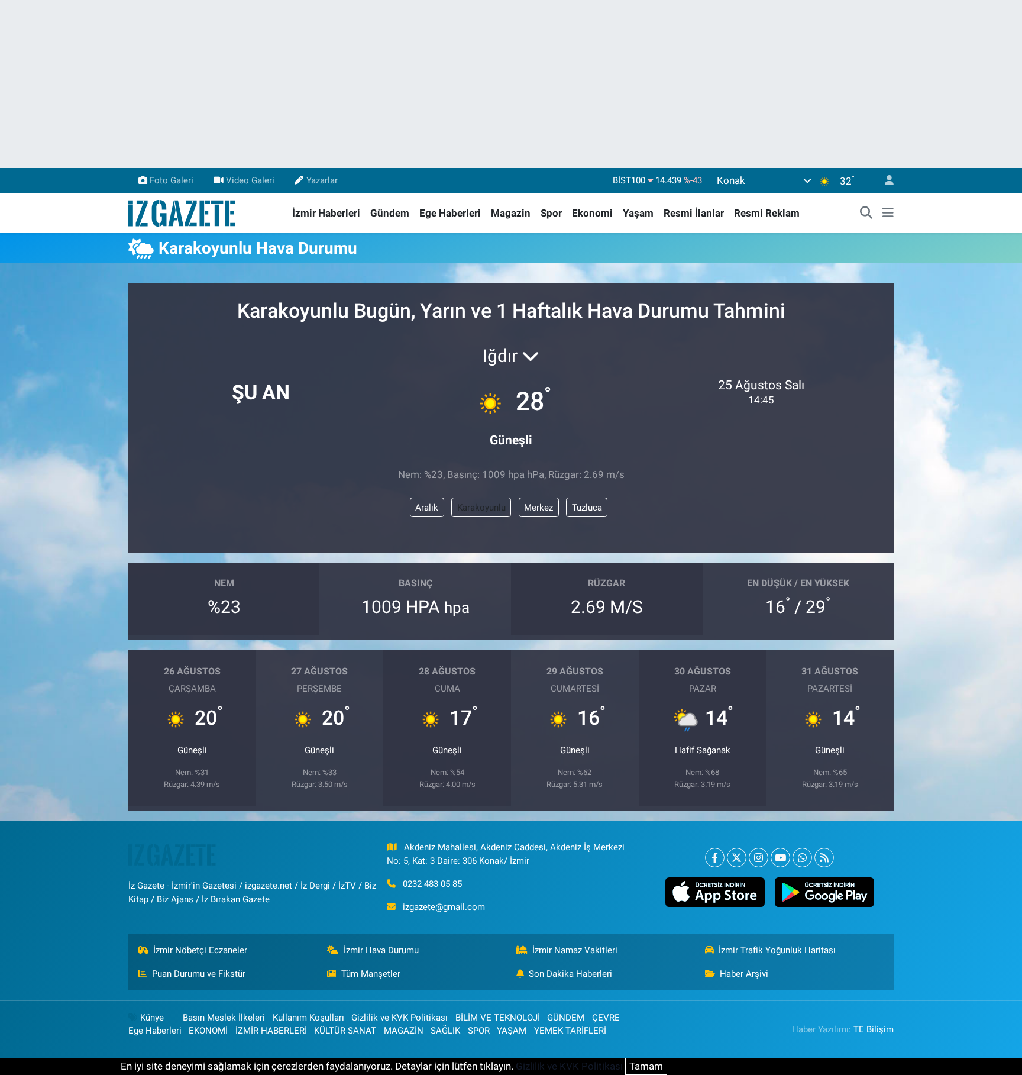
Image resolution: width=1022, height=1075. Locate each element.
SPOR (479, 1030)
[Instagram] (758, 857)
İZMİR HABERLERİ (271, 1030)
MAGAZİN (403, 1030)
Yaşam (638, 213)
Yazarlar (322, 180)
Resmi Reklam (767, 213)
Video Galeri (250, 180)
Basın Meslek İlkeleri (224, 1017)
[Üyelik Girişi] (884, 180)
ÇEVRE (606, 1017)
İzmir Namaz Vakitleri (574, 950)
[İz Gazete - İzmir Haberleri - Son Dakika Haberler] (182, 212)
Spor (551, 213)
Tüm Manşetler (370, 974)
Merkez (538, 507)
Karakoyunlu (481, 507)
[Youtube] (780, 857)
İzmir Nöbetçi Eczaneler (200, 950)
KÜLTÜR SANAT (345, 1030)
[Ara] (866, 213)
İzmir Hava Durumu (381, 950)
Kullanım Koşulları (308, 1017)
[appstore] (714, 892)
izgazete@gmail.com (444, 907)
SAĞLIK (445, 1030)
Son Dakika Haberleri (570, 974)
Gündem (389, 213)
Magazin (511, 213)
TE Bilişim (873, 1029)
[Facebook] (715, 857)
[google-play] (824, 892)
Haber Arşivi (744, 974)
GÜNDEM (565, 1017)
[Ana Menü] (888, 213)
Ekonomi (592, 213)
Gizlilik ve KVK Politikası (399, 1017)
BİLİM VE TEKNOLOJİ (497, 1017)
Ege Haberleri (450, 213)
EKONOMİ (208, 1030)
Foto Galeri (171, 180)
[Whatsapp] (802, 857)
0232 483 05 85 (432, 884)
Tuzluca (587, 507)
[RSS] (824, 857)
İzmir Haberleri (326, 213)
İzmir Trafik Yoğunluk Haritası (777, 950)
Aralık (426, 507)
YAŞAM (511, 1030)
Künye (152, 1017)
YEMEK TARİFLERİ (570, 1030)
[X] (736, 857)
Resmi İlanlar (694, 213)
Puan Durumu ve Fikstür (198, 974)
